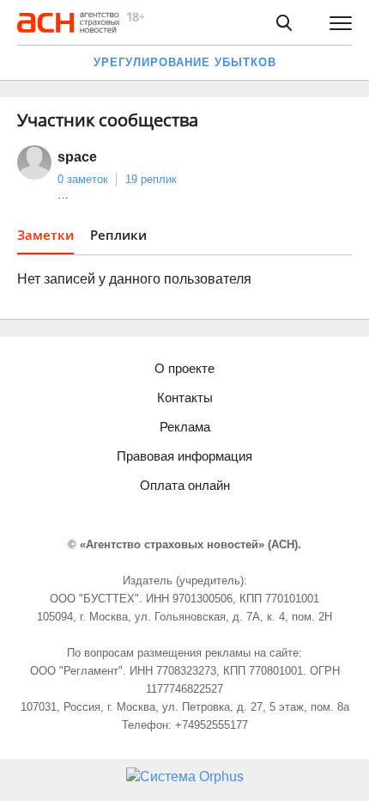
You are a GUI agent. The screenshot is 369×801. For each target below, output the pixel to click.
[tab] (45, 240)
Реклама (185, 426)
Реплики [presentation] (118, 234)
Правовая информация (184, 456)
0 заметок (82, 179)
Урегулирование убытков (185, 62)
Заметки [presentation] (45, 234)
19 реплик (151, 179)
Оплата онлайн (185, 485)
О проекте (184, 368)
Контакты (185, 397)
